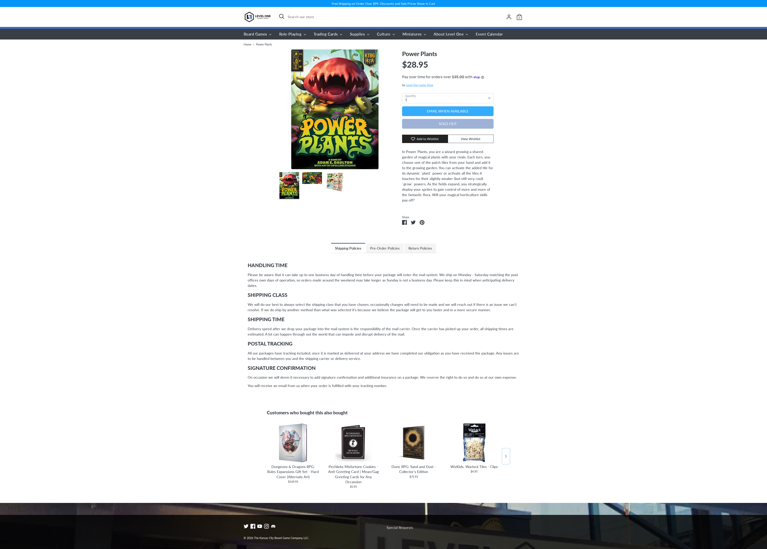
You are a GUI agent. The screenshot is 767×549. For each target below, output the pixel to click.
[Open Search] (282, 16)
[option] (334, 110)
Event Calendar (489, 34)
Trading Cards (326, 34)
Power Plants (264, 44)
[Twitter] (246, 526)
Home (247, 44)
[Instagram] (266, 526)
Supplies (358, 34)
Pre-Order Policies (385, 248)
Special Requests (399, 527)
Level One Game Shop (419, 85)
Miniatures (412, 34)
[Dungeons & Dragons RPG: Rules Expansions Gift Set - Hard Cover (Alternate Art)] (293, 443)
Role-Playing (291, 34)
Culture (384, 34)
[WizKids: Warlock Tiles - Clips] (474, 443)
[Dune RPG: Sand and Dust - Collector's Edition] (414, 443)
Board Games (256, 34)
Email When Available (448, 111)
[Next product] (506, 456)
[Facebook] (252, 526)
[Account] (509, 17)
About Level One (449, 34)
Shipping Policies (348, 248)
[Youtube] (259, 526)
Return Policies (420, 248)
